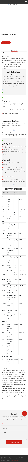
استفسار (6, 42)
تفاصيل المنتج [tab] (14, 50)
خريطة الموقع (15, 460)
